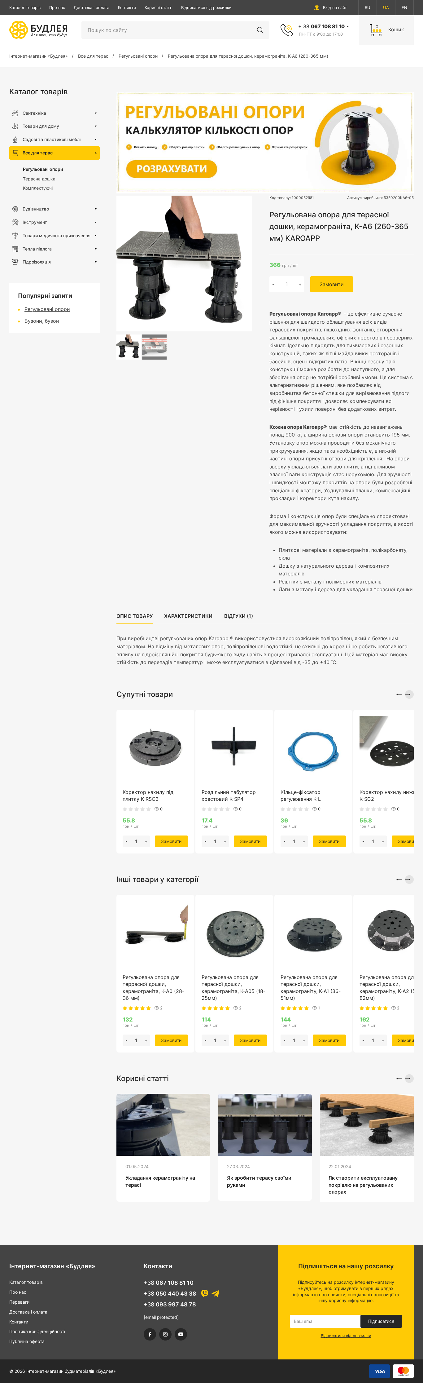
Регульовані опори (43, 169)
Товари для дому (41, 126)
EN (404, 7)
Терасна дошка (39, 178)
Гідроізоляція (37, 261)
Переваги (19, 1302)
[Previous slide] (397, 694)
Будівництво (36, 208)
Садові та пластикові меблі (52, 139)
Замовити (332, 284)
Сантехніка (34, 113)
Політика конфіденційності (37, 1331)
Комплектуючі (38, 188)
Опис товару (134, 616)
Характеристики (188, 616)
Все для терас (38, 152)
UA (386, 7)
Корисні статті (158, 7)
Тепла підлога (37, 248)
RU (367, 7)
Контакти (127, 7)
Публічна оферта (27, 1341)
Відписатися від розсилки (206, 7)
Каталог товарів (25, 7)
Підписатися (381, 1321)
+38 (169, 1282)
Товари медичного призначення (56, 235)
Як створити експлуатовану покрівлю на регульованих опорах (363, 1185)
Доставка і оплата (91, 7)
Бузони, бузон (41, 321)
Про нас (57, 7)
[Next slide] (409, 694)
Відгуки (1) (238, 616)
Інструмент (35, 222)
